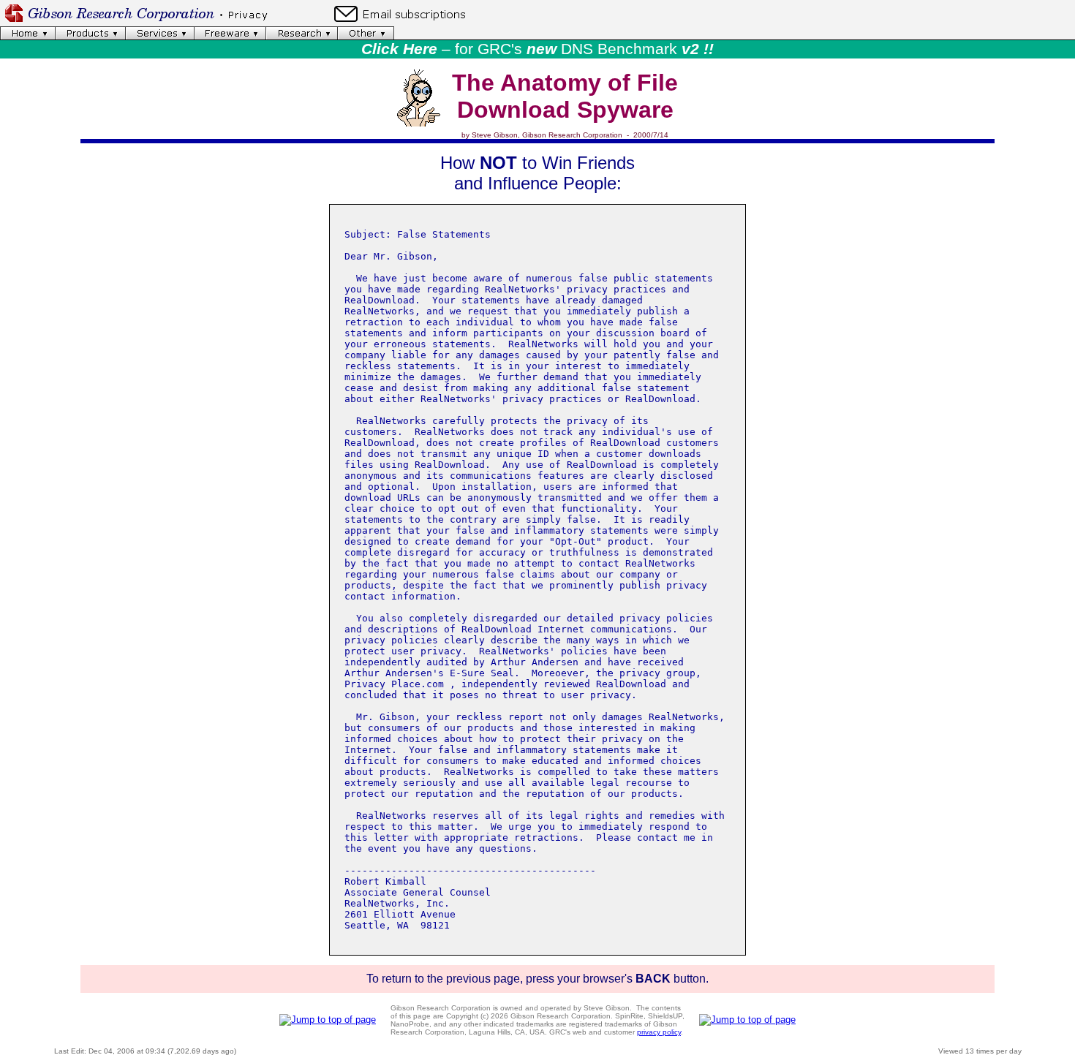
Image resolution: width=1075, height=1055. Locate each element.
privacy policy (659, 1032)
